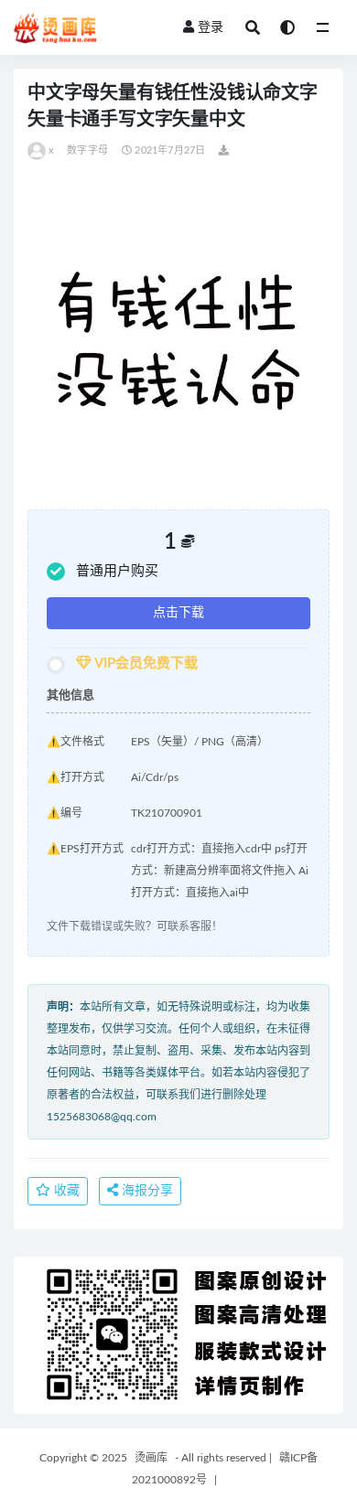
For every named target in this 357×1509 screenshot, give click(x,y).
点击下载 (178, 612)
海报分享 (145, 1190)
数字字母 (87, 150)
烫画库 (151, 1457)
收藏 (65, 1190)
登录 (210, 27)
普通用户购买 (117, 571)
